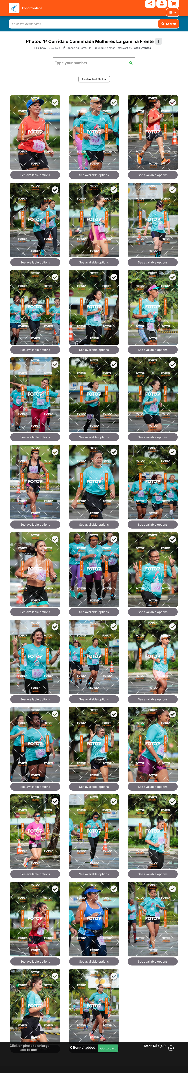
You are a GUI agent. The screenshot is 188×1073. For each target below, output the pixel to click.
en (171, 12)
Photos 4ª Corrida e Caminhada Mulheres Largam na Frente (90, 41)
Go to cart (108, 1048)
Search (171, 24)
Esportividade (32, 8)
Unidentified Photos (94, 79)
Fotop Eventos (142, 47)
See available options (35, 175)
